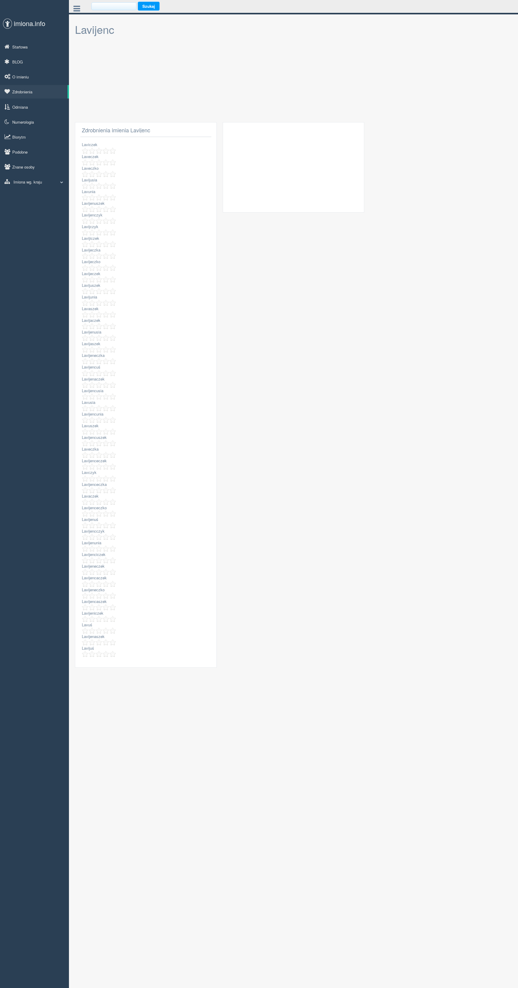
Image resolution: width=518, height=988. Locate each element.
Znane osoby (23, 167)
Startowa (20, 47)
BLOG (17, 62)
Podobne (20, 152)
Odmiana (20, 107)
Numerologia (23, 122)
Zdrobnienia (22, 92)
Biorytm (19, 137)
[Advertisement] (252, 80)
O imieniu (20, 77)
